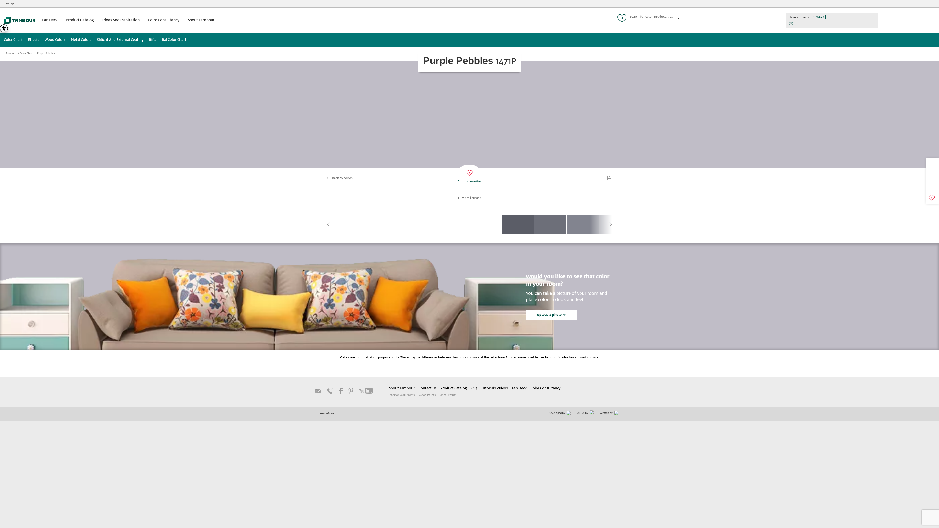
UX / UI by (583, 413)
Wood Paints (427, 395)
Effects (33, 39)
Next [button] (610, 224)
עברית (10, 3)
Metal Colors (81, 39)
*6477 (820, 17)
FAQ (474, 388)
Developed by (557, 413)
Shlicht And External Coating (120, 39)
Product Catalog (80, 20)
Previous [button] (328, 224)
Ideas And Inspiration (121, 20)
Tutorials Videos (494, 388)
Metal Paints (447, 395)
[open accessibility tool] (4, 28)
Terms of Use (326, 414)
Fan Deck (50, 20)
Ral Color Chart (174, 39)
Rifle (152, 39)
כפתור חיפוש (677, 17)
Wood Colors (55, 39)
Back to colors (342, 178)
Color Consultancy (163, 20)
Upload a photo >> (551, 315)
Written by (606, 413)
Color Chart (13, 39)
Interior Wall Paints (402, 395)
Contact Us (427, 388)
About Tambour (201, 20)
